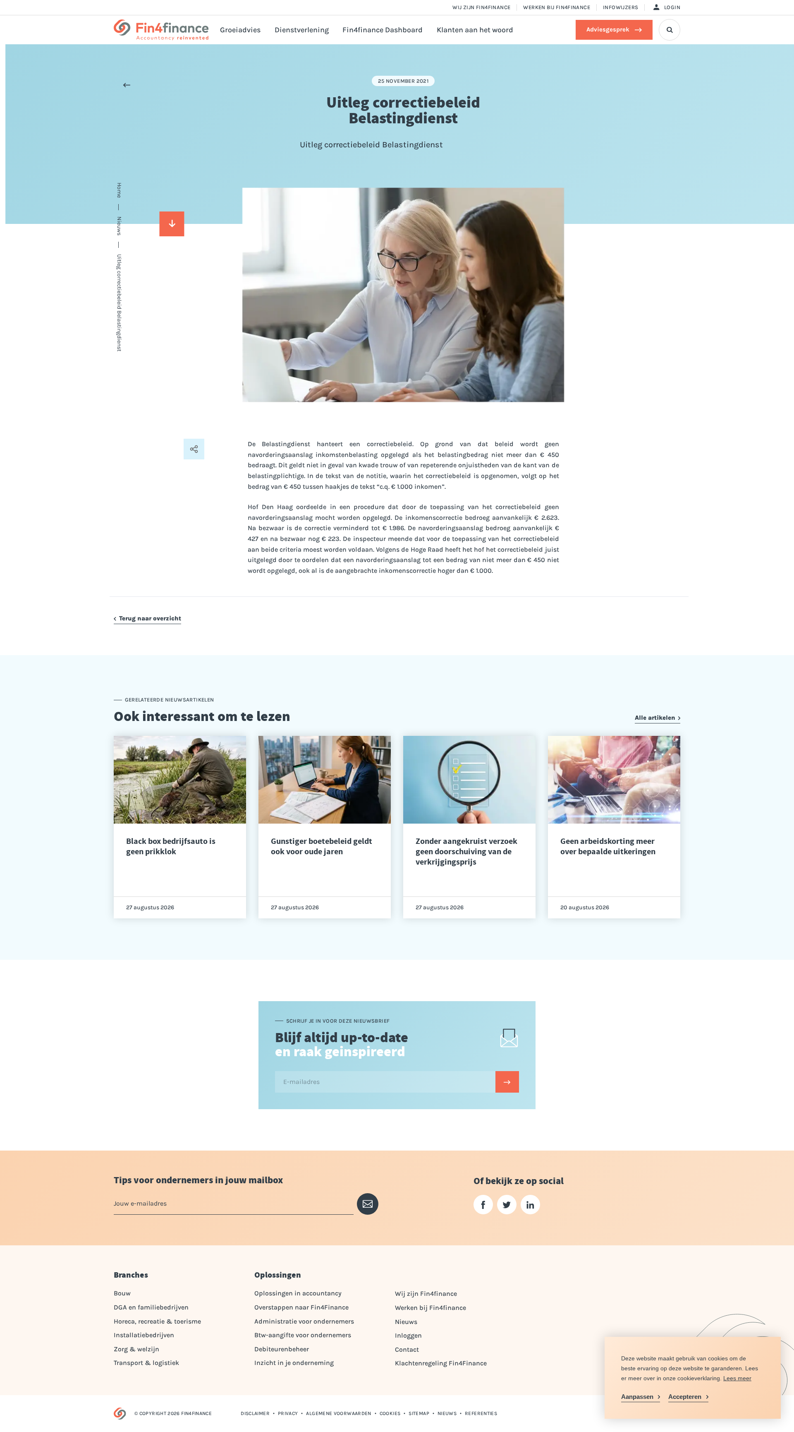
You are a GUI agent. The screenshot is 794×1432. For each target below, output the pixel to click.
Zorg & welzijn (136, 1349)
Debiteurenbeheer (281, 1349)
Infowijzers (620, 7)
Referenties (481, 1413)
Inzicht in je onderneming (294, 1363)
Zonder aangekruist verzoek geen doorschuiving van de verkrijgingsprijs (466, 851)
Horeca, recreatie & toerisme (157, 1321)
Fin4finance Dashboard (382, 29)
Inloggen (408, 1335)
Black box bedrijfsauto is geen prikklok (170, 846)
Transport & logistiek (146, 1363)
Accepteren (684, 1396)
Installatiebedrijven (144, 1335)
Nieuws (406, 1322)
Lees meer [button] (737, 1378)
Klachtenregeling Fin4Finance (441, 1363)
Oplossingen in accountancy (298, 1293)
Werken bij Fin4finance (556, 7)
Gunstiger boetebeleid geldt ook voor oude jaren (321, 846)
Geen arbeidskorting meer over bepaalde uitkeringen (607, 846)
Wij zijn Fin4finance (481, 7)
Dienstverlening (302, 29)
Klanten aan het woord (475, 29)
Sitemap (419, 1413)
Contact (407, 1349)
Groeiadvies (240, 29)
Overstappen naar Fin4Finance (301, 1307)
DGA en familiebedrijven (151, 1307)
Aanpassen (637, 1396)
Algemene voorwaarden (338, 1413)
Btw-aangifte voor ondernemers (302, 1335)
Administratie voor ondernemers (304, 1321)
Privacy (288, 1413)
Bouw (122, 1293)
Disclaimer (255, 1413)
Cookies (390, 1413)
